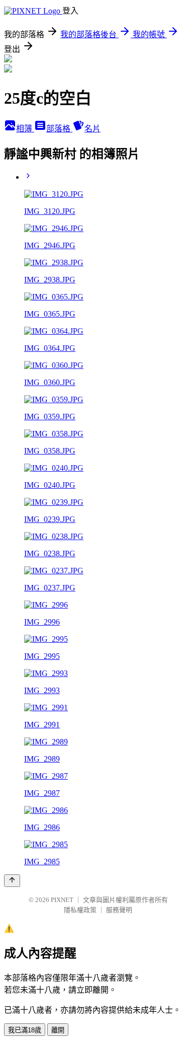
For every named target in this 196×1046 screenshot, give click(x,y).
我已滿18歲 (24, 1030)
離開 (57, 1030)
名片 (92, 128)
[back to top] (12, 880)
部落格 (59, 128)
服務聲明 (119, 910)
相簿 (25, 128)
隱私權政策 (80, 910)
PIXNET (62, 900)
